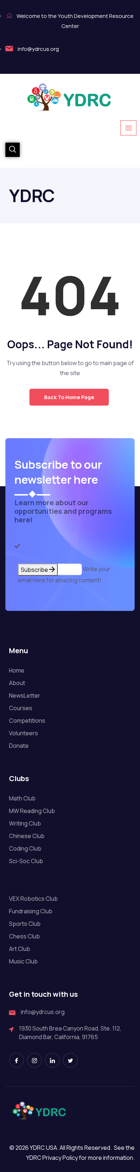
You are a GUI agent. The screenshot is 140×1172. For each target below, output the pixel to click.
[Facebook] (16, 1060)
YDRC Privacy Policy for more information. (80, 1158)
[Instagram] (34, 1060)
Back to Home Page (69, 397)
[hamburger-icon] (128, 127)
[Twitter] (70, 1060)
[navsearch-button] (12, 150)
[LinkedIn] (52, 1060)
